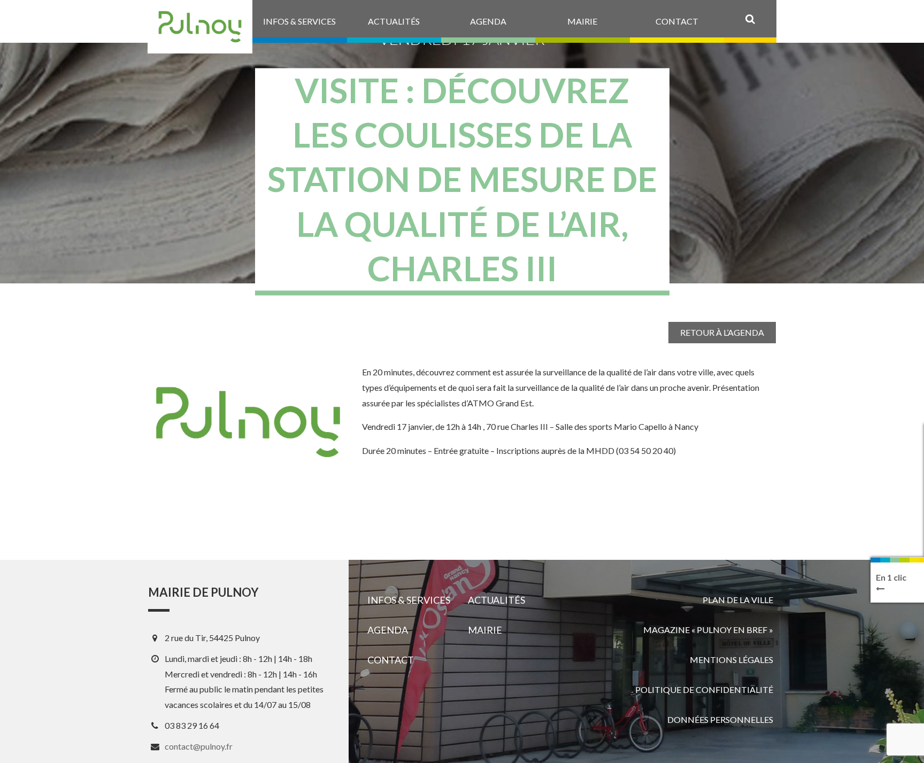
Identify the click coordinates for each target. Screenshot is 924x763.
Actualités (496, 600)
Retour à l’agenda (722, 332)
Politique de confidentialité (704, 689)
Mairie (485, 630)
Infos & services (408, 600)
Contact (390, 660)
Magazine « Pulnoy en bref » (708, 630)
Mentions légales (731, 659)
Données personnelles (720, 719)
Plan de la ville (738, 600)
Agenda (387, 630)
